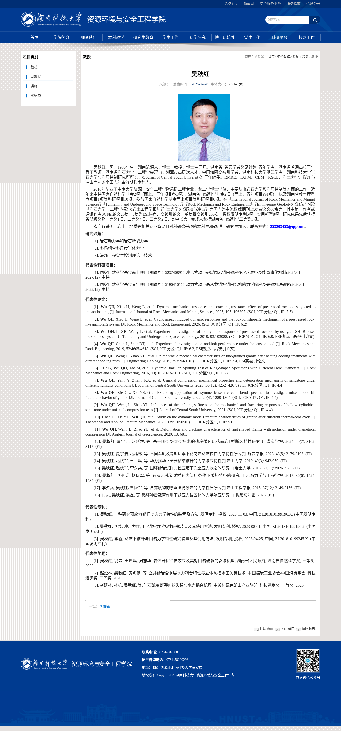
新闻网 (249, 4)
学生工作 (170, 37)
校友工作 (307, 37)
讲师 (34, 86)
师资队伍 (89, 37)
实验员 (36, 95)
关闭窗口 (288, 629)
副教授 (36, 77)
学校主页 (231, 4)
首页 (34, 37)
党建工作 (252, 37)
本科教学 (116, 37)
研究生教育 (143, 37)
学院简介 (62, 37)
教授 (34, 67)
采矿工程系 (301, 57)
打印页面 (267, 629)
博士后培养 (225, 37)
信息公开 (313, 4)
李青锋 (104, 606)
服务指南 (294, 4)
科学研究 (198, 37)
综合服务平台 (270, 4)
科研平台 (279, 37)
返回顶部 (309, 629)
